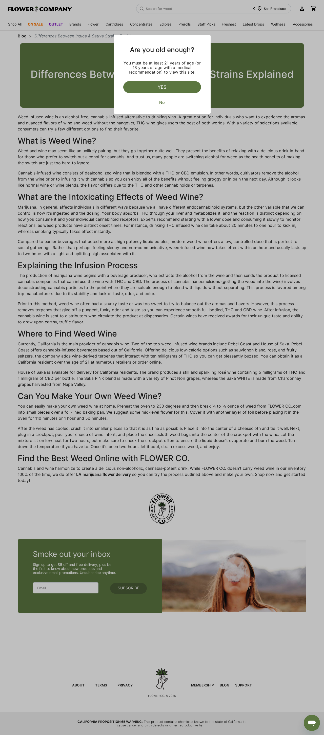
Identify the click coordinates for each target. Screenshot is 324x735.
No (162, 102)
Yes (162, 87)
